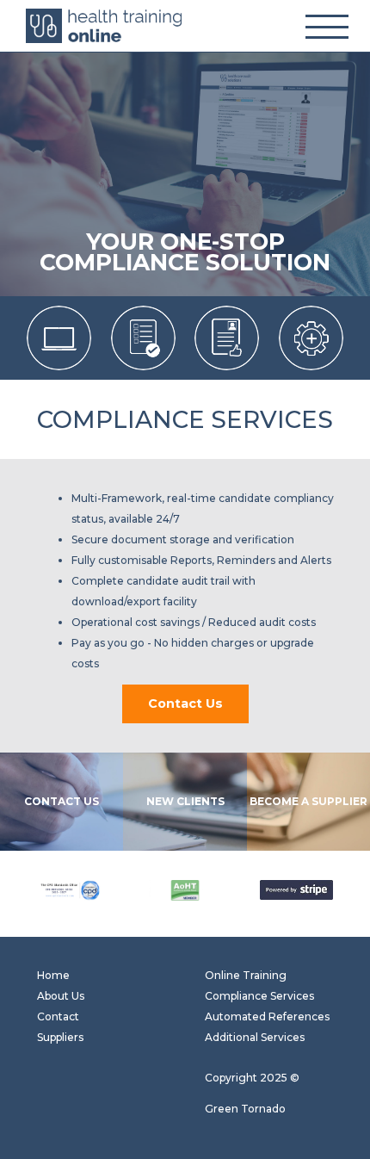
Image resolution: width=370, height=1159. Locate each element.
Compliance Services (259, 995)
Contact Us (185, 703)
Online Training (246, 975)
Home (53, 975)
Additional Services (255, 1037)
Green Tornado (245, 1108)
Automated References (267, 1016)
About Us (60, 995)
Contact (58, 1016)
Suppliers (60, 1037)
